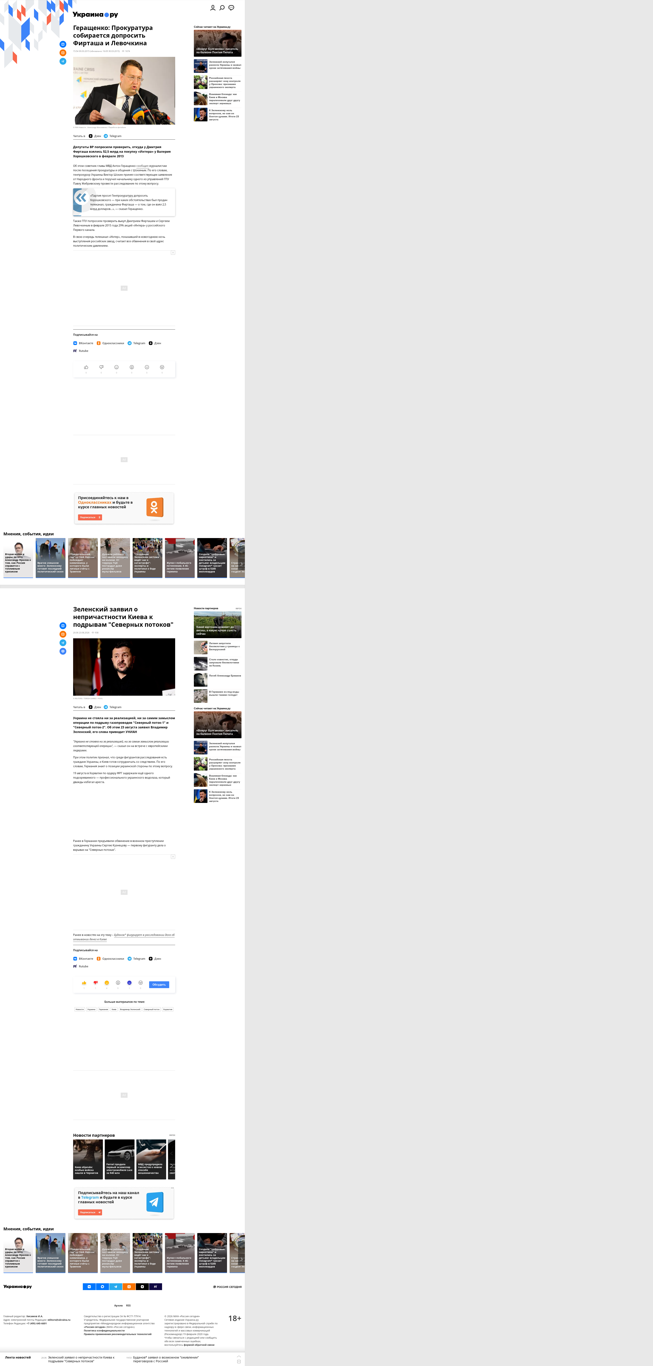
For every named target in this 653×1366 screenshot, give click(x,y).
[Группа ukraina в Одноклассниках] (129, 1286)
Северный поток (152, 1009)
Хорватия (167, 1009)
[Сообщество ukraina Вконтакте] (89, 1286)
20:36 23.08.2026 (81, 632)
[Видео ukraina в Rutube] (155, 1286)
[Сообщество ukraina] (102, 1286)
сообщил (142, 166)
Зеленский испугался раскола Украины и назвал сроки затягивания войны (225, 64)
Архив (118, 1305)
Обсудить (159, 984)
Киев (114, 1009)
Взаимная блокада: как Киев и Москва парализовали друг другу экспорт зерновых (224, 99)
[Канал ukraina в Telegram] (115, 1286)
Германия (103, 1009)
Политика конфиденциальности (104, 1330)
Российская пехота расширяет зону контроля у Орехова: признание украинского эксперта (224, 82)
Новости (80, 1009)
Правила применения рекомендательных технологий (118, 1334)
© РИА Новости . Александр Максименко (90, 127)
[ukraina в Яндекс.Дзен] (142, 1286)
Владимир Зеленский (130, 1009)
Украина (91, 1009)
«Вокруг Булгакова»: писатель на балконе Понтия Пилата (217, 50)
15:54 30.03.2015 (81, 51)
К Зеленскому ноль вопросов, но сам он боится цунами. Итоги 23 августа (224, 115)
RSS (128, 1305)
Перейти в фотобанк (117, 127)
